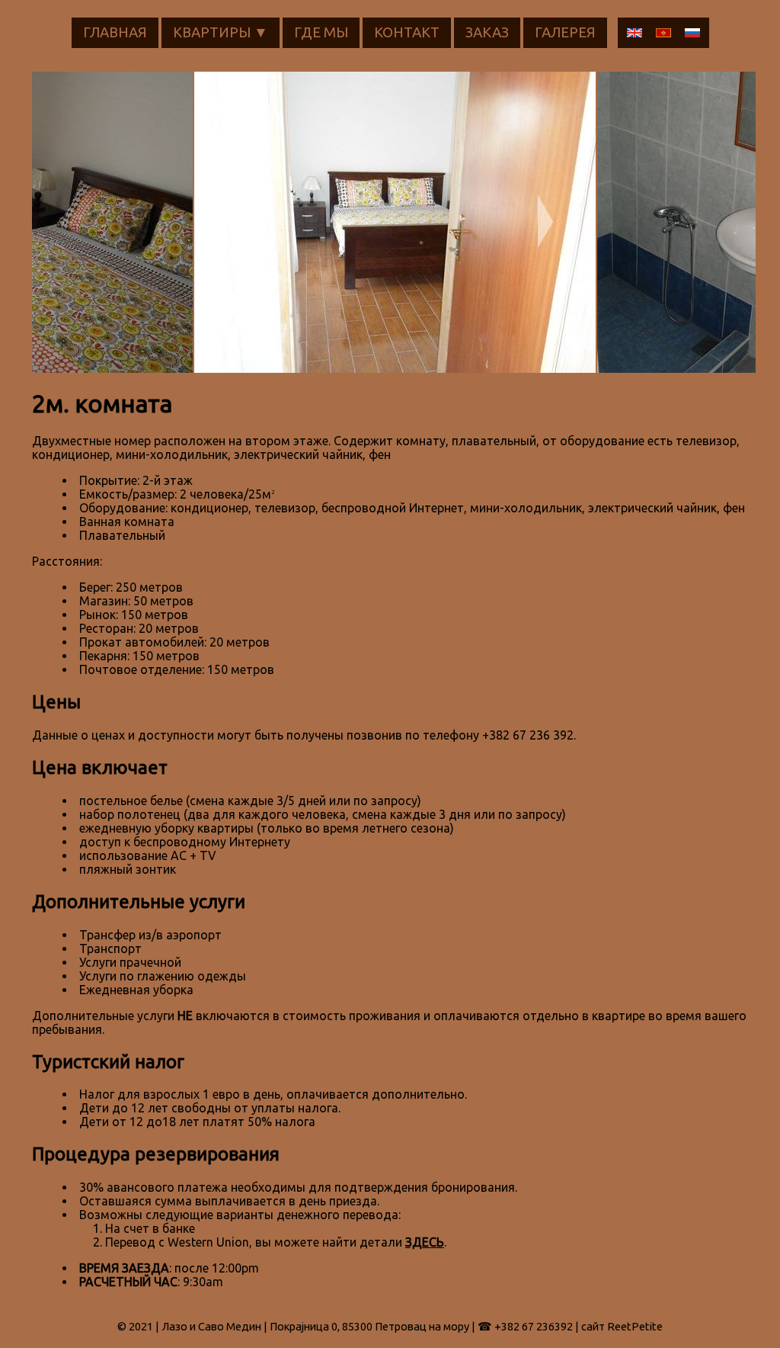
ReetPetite (635, 1326)
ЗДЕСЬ (424, 1242)
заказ (487, 32)
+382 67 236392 (533, 1326)
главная (115, 32)
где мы (321, 32)
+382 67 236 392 (528, 735)
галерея (565, 32)
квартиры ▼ (220, 32)
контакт (407, 32)
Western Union (208, 1242)
